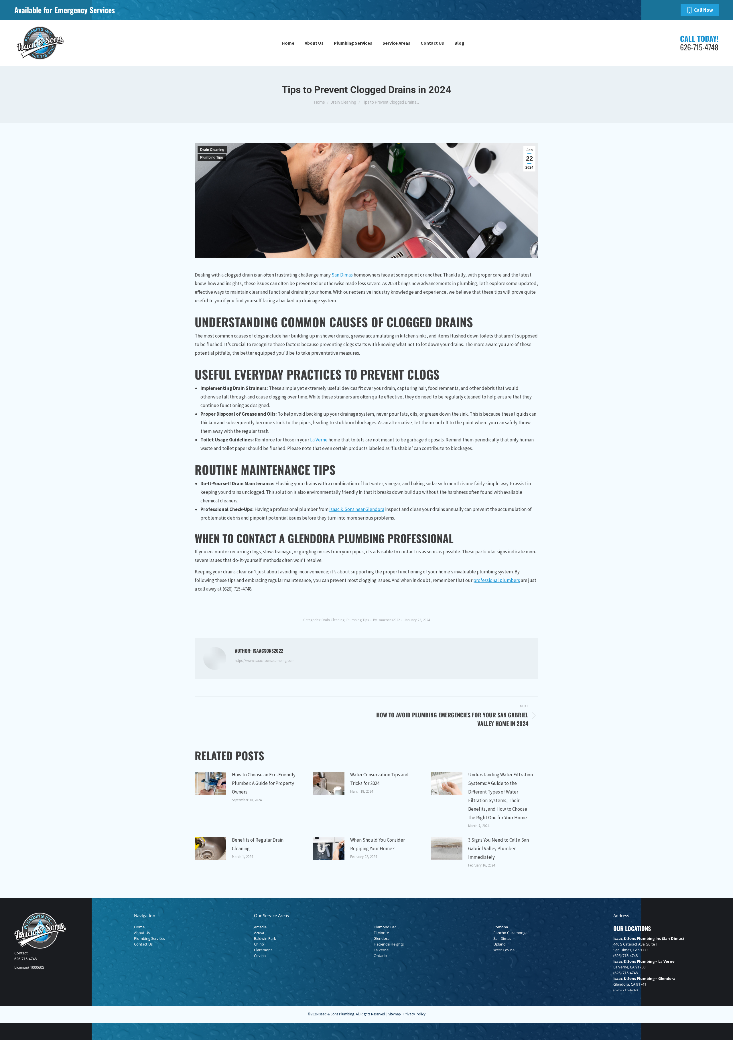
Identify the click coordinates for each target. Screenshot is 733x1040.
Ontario (380, 955)
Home (139, 927)
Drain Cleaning (212, 150)
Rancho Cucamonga (510, 932)
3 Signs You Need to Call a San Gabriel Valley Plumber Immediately (498, 848)
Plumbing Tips (211, 157)
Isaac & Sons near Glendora (356, 509)
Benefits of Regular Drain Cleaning (257, 844)
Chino (259, 944)
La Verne (319, 440)
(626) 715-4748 (625, 955)
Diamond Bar (385, 927)
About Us (142, 932)
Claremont (263, 949)
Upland (499, 944)
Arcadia (260, 927)
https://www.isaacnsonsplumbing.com (265, 660)
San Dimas (342, 275)
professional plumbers (496, 580)
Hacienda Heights (389, 944)
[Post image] (210, 783)
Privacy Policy (414, 1014)
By (386, 619)
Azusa (259, 932)
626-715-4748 (25, 958)
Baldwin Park (265, 938)
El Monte (381, 932)
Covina (260, 955)
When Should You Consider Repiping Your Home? (377, 844)
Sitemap (394, 1014)
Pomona (500, 927)
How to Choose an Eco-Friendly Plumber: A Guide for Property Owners (263, 783)
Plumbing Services (149, 938)
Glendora (381, 938)
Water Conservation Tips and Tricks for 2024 (379, 778)
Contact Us (143, 944)
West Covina (504, 949)
